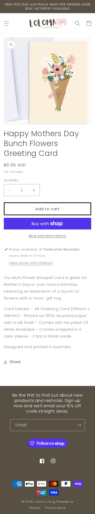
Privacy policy (55, 508)
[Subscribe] (79, 425)
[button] (6, 23)
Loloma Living (45, 502)
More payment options (47, 236)
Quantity (11, 180)
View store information (31, 262)
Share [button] (15, 361)
